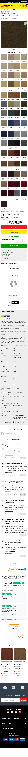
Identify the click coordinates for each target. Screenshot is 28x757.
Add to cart (15, 302)
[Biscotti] (6, 661)
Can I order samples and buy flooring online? (14, 501)
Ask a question (20, 211)
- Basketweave (18, 665)
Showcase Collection (6, 11)
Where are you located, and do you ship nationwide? (15, 482)
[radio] (4, 58)
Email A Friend (14, 18)
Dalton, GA (17, 2)
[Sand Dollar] (4, 661)
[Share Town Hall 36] (25, 23)
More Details (4, 219)
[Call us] (20, 6)
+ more (10, 661)
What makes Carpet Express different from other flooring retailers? (14, 521)
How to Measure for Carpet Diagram (14, 445)
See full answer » (9, 455)
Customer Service (8, 728)
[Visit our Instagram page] (20, 712)
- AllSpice (5, 665)
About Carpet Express (10, 718)
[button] (2, 6)
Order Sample (14, 232)
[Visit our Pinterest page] (8, 712)
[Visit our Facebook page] (12, 712)
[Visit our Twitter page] (16, 712)
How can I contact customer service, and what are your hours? (14, 542)
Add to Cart (14, 245)
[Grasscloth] (8, 661)
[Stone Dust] (2, 661)
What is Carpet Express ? (13, 463)
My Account (6, 723)
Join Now (23, 700)
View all (14, 563)
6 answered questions (7, 211)
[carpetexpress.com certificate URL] (19, 636)
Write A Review (5, 18)
